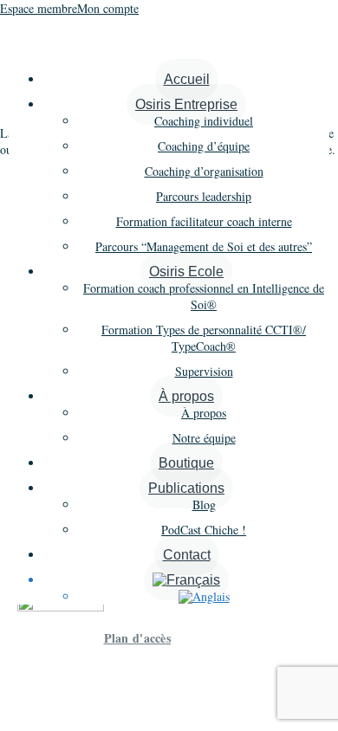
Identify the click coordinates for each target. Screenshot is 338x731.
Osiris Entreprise (186, 104)
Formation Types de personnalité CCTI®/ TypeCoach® (203, 337)
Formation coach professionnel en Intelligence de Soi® (203, 296)
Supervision (204, 371)
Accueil (187, 79)
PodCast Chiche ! (203, 529)
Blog (204, 504)
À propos (186, 396)
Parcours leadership (203, 196)
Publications (186, 488)
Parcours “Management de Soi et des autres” (203, 246)
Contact (187, 554)
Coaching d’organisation (204, 171)
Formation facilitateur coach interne (204, 221)
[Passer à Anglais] (204, 596)
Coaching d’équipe (204, 146)
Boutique (186, 463)
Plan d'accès (138, 638)
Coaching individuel (203, 121)
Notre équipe (204, 438)
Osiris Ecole (186, 271)
